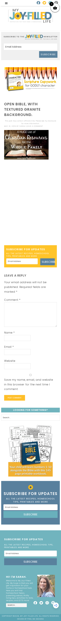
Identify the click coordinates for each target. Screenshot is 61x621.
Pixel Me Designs (35, 619)
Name (9, 332)
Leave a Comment (34, 126)
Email (9, 347)
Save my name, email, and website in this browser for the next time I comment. (28, 384)
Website (9, 361)
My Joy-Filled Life (30, 16)
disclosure (52, 121)
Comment (12, 300)
